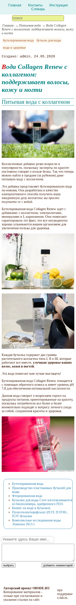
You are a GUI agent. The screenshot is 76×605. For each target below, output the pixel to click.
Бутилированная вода (27, 483)
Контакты (35, 5)
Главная (14, 5)
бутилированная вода (18, 40)
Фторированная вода (27, 496)
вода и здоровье (14, 47)
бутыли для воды (49, 40)
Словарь (38, 9)
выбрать (8, 565)
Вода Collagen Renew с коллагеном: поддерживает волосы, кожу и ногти (38, 29)
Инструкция (58, 5)
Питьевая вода (30, 25)
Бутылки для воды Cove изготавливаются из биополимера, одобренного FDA (42, 502)
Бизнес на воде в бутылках (31, 508)
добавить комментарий (58, 565)
